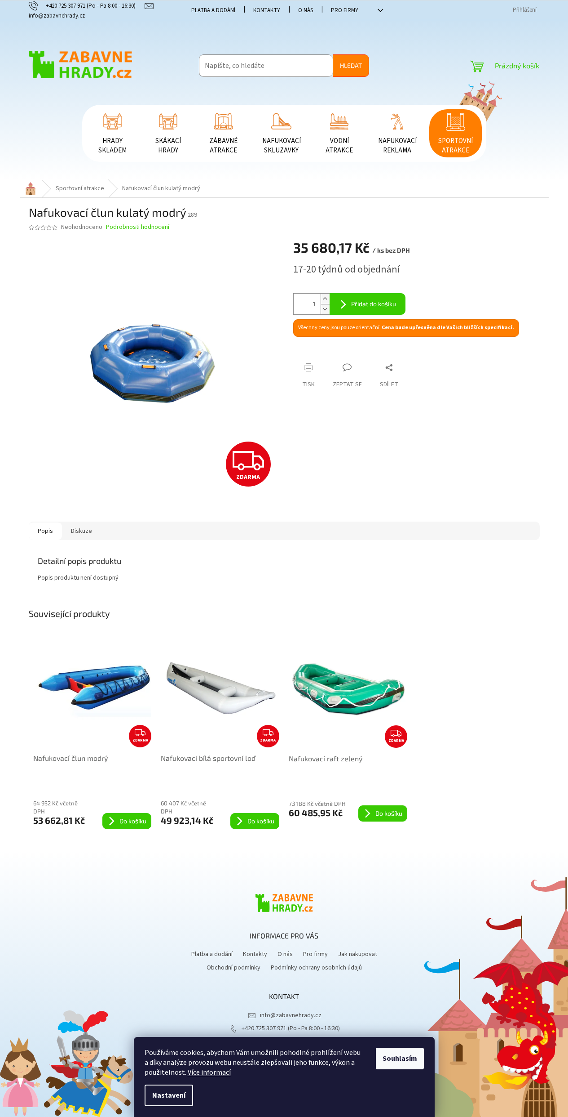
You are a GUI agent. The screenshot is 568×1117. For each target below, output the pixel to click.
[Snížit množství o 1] (325, 309)
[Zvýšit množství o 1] (325, 299)
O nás (305, 10)
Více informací (209, 1072)
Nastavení (168, 1095)
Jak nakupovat (357, 954)
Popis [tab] (45, 531)
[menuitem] (113, 133)
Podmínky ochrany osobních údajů (316, 967)
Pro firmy (344, 10)
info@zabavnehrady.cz (290, 1015)
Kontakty (266, 10)
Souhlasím (400, 1058)
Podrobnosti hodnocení (137, 227)
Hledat (351, 65)
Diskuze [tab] (81, 531)
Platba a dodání (213, 10)
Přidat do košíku (373, 304)
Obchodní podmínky (233, 967)
